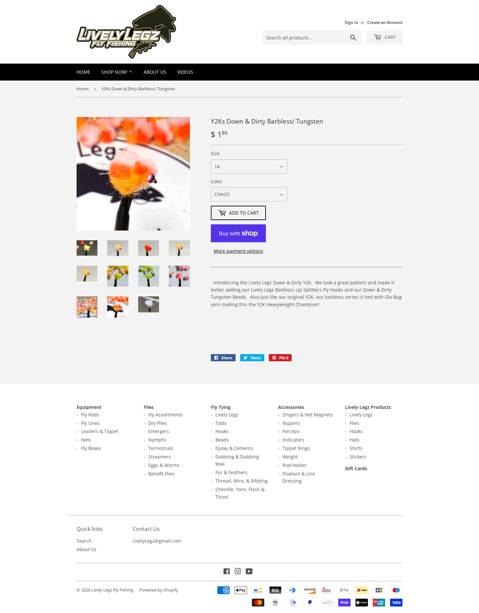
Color (216, 181)
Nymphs (157, 440)
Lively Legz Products (368, 407)
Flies (149, 407)
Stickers (358, 457)
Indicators (293, 440)
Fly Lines (90, 423)
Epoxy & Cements (234, 448)
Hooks (221, 431)
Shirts (356, 448)
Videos (185, 72)
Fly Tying (221, 407)
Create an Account (384, 22)
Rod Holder (295, 465)
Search (84, 541)
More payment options (238, 251)
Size (215, 153)
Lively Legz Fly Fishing (112, 590)
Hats (354, 440)
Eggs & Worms (164, 465)
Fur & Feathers (231, 472)
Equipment (89, 407)
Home (83, 72)
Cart (389, 37)
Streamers (159, 457)
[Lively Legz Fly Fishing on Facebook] (226, 572)
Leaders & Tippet (99, 431)
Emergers (158, 431)
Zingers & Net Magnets (308, 414)
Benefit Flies (161, 474)
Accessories (291, 407)
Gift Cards (356, 468)
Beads (222, 440)
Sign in (351, 22)
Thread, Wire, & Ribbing (241, 481)
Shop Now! (115, 72)
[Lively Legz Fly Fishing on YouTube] (249, 572)
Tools (221, 423)
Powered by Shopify (158, 590)
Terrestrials (160, 448)
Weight (290, 457)
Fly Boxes (91, 448)
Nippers (291, 423)
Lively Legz (227, 414)
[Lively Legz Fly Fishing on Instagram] (238, 572)
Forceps (291, 431)
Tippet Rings (296, 448)
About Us (155, 72)
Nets (86, 440)
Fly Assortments (165, 414)
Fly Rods (90, 414)
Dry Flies (157, 423)
